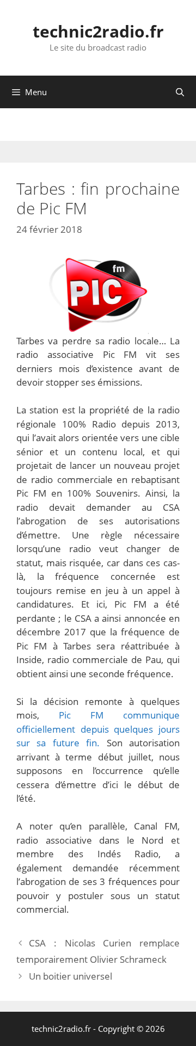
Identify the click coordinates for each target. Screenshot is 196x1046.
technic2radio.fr (98, 31)
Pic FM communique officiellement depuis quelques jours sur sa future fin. (98, 729)
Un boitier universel (70, 976)
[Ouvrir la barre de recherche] (180, 92)
